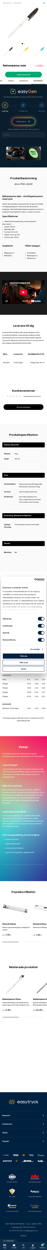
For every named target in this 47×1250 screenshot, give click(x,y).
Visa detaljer (35, 649)
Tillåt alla (23, 656)
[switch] (41, 626)
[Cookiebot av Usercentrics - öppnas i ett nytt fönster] (34, 579)
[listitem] (15, 153)
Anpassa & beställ (23, 75)
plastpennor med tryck (17, 206)
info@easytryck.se (31, 1231)
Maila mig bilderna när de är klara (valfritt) (23, 129)
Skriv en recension (23, 407)
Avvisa (23, 669)
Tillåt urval (23, 662)
